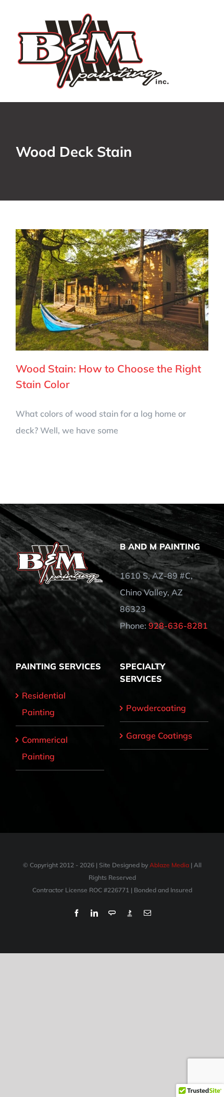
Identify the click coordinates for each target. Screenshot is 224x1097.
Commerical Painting (45, 748)
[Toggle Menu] (201, 51)
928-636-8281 (178, 625)
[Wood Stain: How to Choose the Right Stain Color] (112, 290)
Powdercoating (156, 708)
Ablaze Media (169, 865)
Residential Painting (44, 703)
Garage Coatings (159, 735)
